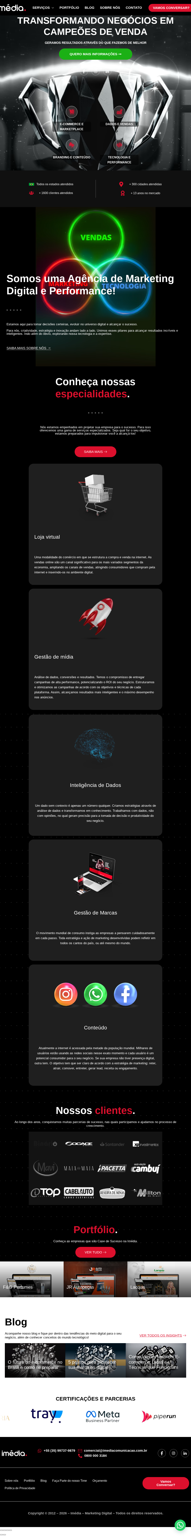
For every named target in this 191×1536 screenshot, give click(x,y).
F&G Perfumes (18, 1287)
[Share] (4, 1530)
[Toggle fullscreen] (7, 1530)
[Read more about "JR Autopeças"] (95, 1279)
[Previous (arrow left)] (1, 1534)
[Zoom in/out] (10, 1530)
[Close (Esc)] (1, 1530)
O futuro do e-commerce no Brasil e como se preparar (35, 1365)
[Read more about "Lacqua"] (159, 1279)
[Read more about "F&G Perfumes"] (32, 1279)
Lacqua (137, 1287)
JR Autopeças (80, 1287)
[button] (180, 1525)
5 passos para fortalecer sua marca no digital (92, 1365)
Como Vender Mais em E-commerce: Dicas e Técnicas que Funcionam (154, 1362)
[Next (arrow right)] (4, 1534)
